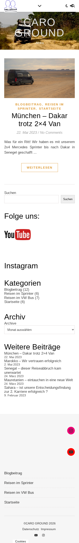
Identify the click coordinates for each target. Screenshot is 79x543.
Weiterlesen (39, 167)
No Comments (51, 133)
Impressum (48, 529)
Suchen (10, 193)
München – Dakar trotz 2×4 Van (40, 120)
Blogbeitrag (28, 104)
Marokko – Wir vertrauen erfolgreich (32, 361)
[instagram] (43, 535)
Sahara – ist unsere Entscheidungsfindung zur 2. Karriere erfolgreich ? (37, 390)
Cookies (20, 541)
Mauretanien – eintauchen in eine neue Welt (38, 380)
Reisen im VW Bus (19, 298)
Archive (10, 323)
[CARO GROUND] (39, 31)
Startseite (50, 108)
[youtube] (36, 535)
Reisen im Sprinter (18, 294)
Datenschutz (30, 529)
